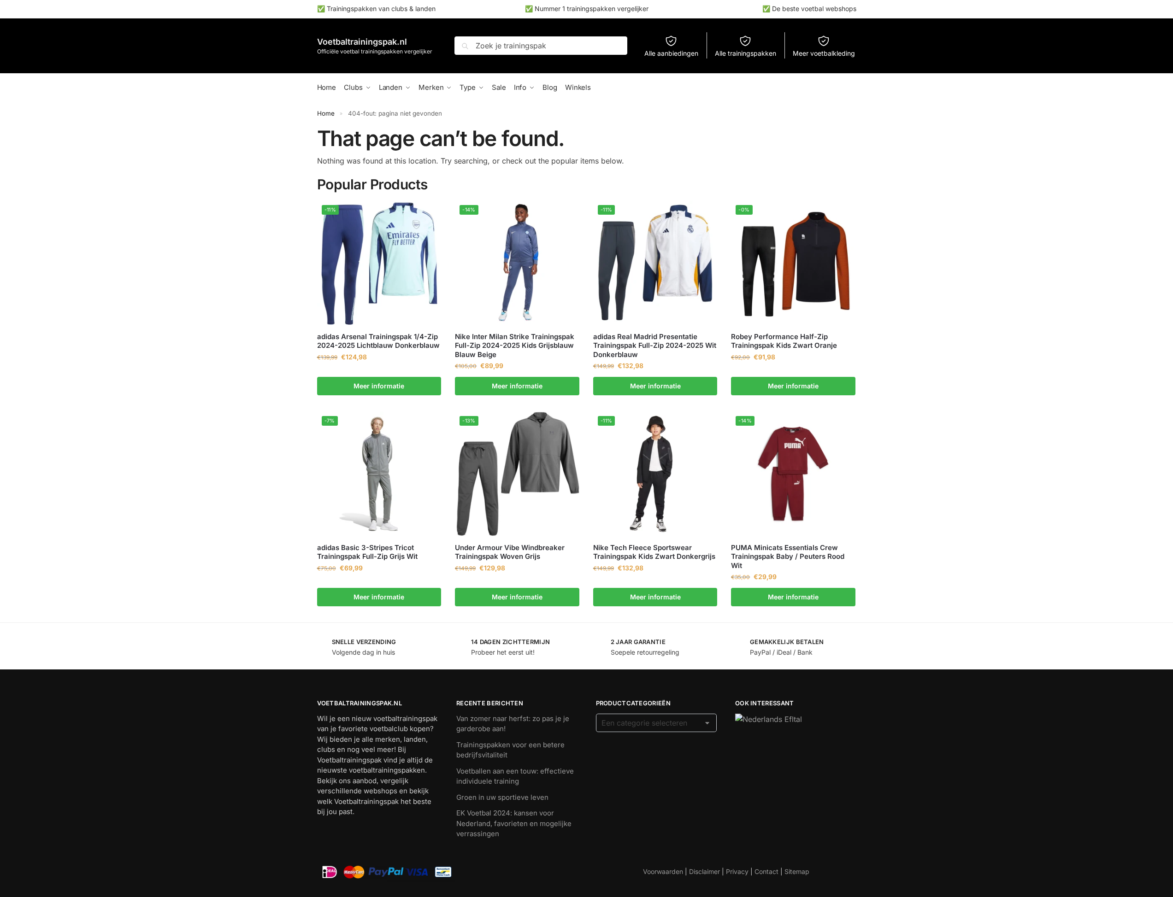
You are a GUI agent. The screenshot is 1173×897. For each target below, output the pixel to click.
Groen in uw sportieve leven (502, 797)
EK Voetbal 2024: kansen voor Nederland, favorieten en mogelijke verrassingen (514, 823)
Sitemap (796, 871)
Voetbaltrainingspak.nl (362, 42)
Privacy (737, 871)
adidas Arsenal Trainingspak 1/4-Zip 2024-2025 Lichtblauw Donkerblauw (378, 341)
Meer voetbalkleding (824, 53)
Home (326, 113)
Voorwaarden (663, 871)
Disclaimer (704, 871)
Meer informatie (379, 386)
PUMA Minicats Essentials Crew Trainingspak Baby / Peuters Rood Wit (787, 556)
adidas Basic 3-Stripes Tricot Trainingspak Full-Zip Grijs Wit (367, 552)
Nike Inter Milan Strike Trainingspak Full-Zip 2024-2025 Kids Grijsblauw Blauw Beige (514, 345)
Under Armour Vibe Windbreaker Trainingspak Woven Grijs (510, 552)
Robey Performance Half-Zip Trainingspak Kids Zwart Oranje (784, 341)
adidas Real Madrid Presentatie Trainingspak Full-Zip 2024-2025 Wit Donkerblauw (654, 345)
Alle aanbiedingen (671, 53)
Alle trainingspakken (745, 53)
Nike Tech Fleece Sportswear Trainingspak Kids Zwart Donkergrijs (654, 552)
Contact (766, 871)
